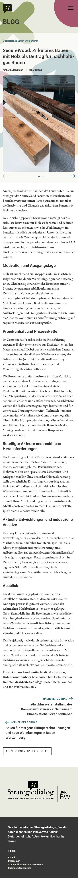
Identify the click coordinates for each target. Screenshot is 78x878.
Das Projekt (10, 533)
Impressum (14, 861)
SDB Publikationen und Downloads (25, 864)
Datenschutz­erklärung (19, 868)
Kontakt (12, 857)
